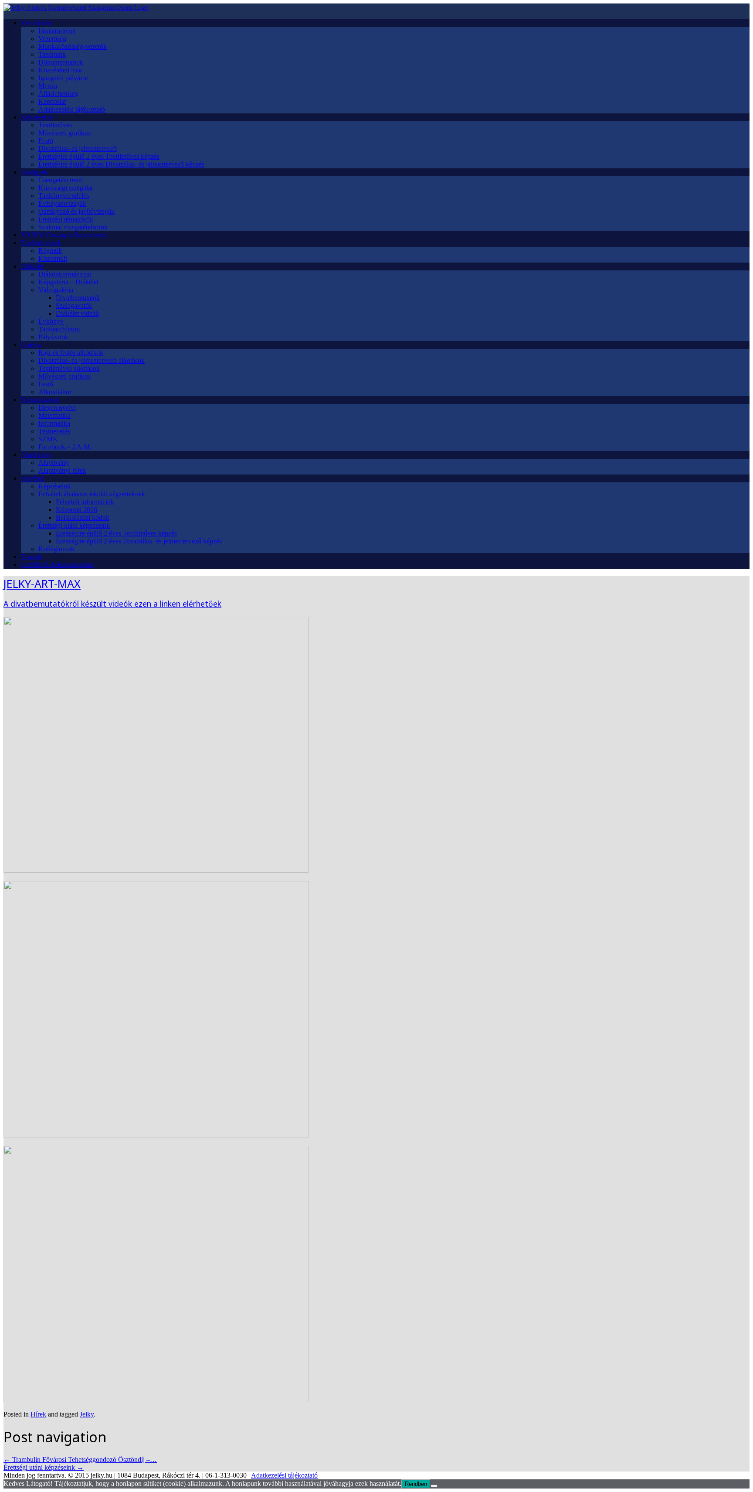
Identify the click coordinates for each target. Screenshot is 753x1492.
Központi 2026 (76, 509)
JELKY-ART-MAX (42, 583)
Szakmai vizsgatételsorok (73, 227)
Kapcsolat (52, 101)
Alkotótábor (54, 392)
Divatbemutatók (78, 297)
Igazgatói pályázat (63, 78)
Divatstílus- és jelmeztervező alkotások (91, 360)
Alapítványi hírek (62, 470)
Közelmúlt (52, 258)
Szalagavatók (74, 305)
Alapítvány (36, 454)
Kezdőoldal (37, 23)
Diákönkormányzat (64, 274)
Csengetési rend (60, 180)
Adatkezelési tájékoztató (71, 109)
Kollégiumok (56, 549)
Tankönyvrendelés (63, 195)
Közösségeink (40, 399)
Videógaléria (55, 290)
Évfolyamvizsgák (62, 203)
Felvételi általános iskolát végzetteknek (91, 494)
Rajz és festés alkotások (70, 352)
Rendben (416, 1484)
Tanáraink (52, 54)
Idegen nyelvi (57, 407)
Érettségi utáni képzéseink (74, 525)
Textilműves (55, 125)
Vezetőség (52, 38)
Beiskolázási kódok (82, 517)
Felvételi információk (85, 501)
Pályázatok (53, 337)
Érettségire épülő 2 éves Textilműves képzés (98, 156)
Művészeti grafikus (64, 133)
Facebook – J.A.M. (65, 447)
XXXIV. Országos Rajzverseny (64, 235)
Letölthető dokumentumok (57, 564)
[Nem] (434, 1486)
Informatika (54, 423)
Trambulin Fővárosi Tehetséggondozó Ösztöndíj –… (80, 1459)
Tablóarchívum (59, 329)
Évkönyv (51, 321)
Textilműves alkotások (69, 368)
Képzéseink (37, 117)
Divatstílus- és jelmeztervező (77, 148)
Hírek (38, 1414)
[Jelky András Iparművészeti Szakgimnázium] (76, 7)
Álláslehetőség (58, 93)
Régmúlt (50, 250)
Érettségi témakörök (65, 219)
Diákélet (32, 266)
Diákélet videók (77, 313)
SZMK (48, 439)
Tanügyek (34, 172)
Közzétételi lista (60, 70)
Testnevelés (54, 431)
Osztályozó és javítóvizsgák (76, 211)
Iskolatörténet (56, 30)
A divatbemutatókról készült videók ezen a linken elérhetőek (112, 603)
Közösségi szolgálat (65, 187)
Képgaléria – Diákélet (68, 282)
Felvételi (32, 478)
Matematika (54, 415)
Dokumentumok (60, 62)
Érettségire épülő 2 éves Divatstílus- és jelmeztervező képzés (121, 164)
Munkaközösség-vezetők (72, 46)
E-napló (32, 556)
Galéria (31, 344)
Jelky (87, 1414)
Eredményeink (41, 242)
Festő (45, 140)
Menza (47, 85)
